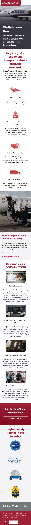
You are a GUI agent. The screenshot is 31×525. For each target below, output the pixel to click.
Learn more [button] (13, 517)
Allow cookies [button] (13, 522)
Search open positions (15, 418)
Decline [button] (5, 522)
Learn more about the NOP (11, 256)
